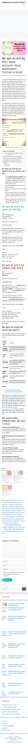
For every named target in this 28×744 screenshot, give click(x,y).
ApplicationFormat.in (7, 409)
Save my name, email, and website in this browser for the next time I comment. (14, 574)
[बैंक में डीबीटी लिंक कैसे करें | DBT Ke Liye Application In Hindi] (4, 611)
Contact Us (5, 723)
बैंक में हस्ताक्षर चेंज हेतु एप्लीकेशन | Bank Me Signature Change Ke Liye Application (17, 618)
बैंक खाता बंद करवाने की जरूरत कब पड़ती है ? (12, 160)
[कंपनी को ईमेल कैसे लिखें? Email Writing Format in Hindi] (4, 687)
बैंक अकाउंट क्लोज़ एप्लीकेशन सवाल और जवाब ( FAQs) (12, 162)
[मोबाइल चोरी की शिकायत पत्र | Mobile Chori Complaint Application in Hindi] (4, 677)
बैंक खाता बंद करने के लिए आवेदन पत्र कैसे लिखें (12, 156)
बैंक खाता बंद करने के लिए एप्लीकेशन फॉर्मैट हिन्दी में (13, 158)
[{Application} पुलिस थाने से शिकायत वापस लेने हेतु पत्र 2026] (4, 604)
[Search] (24, 589)
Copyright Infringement (8, 725)
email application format (9, 707)
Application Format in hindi (9, 705)
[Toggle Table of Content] (23, 151)
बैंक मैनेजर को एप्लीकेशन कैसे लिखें (13, 390)
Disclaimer (5, 728)
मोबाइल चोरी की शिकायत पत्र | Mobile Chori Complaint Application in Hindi (16, 673)
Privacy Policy (6, 730)
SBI (8, 108)
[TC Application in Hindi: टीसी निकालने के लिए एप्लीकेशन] (4, 695)
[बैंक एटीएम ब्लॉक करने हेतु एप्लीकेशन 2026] (7, 487)
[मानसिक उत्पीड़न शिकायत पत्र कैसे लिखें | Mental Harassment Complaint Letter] (4, 637)
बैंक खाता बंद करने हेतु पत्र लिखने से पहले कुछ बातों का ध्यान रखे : (14, 154)
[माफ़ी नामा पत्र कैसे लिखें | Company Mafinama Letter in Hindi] (4, 667)
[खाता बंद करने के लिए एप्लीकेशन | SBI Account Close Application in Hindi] (18, 472)
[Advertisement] (14, 23)
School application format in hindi (11, 714)
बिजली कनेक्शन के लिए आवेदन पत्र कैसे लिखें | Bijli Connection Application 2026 (16, 645)
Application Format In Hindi (13, 2)
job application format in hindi (10, 711)
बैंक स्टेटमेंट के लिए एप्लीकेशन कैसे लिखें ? (14, 391)
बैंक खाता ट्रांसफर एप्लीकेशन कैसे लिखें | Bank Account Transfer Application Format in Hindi (13, 531)
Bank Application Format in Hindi (13, 500)
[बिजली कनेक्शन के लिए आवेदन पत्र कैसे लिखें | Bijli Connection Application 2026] (4, 649)
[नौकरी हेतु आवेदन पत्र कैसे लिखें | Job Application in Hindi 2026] (4, 659)
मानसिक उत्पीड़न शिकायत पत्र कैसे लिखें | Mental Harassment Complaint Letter (17, 633)
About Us (4, 721)
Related (8, 165)
